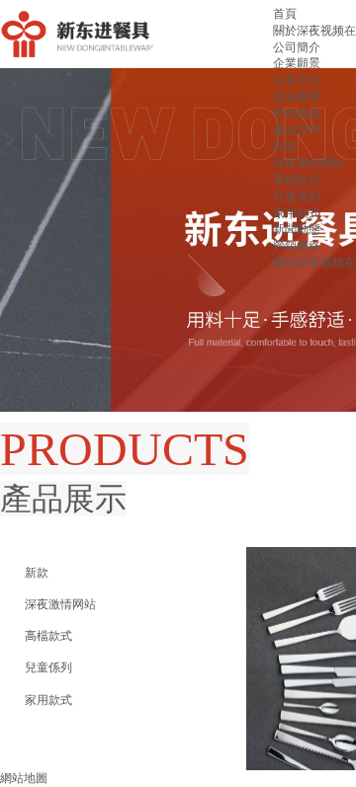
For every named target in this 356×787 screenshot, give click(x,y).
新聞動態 (296, 229)
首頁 (285, 14)
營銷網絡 (296, 113)
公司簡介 (296, 47)
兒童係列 (296, 196)
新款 (285, 146)
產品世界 (296, 130)
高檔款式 (296, 180)
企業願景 (296, 63)
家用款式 (296, 213)
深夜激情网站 (308, 163)
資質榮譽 (296, 97)
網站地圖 (23, 778)
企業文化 (296, 80)
